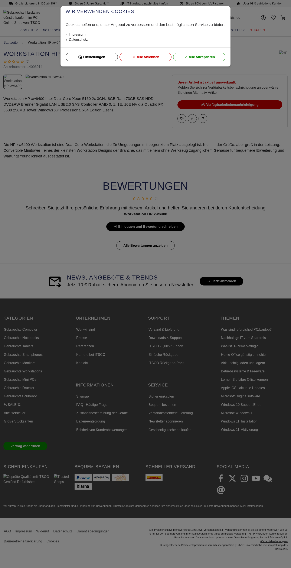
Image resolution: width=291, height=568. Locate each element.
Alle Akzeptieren (202, 57)
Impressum (77, 34)
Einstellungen (94, 57)
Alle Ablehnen (148, 57)
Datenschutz (78, 39)
